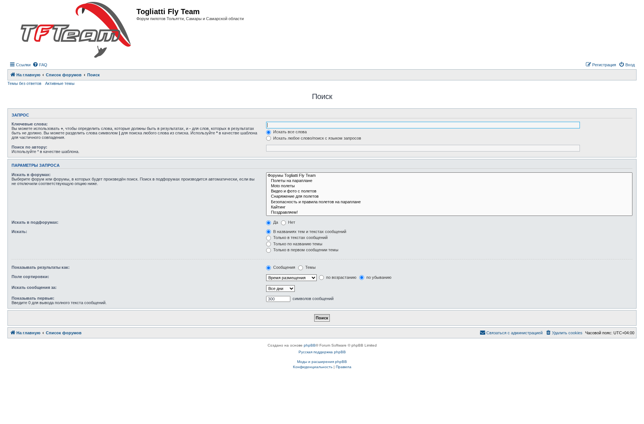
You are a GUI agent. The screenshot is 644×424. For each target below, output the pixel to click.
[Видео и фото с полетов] (449, 191)
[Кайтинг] (449, 207)
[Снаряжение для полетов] (449, 196)
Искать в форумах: (31, 174)
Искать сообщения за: (34, 287)
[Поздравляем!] (449, 212)
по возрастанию (340, 277)
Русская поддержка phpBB (322, 352)
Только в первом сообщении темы (305, 250)
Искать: (19, 231)
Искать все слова (289, 132)
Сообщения (283, 267)
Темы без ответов (24, 83)
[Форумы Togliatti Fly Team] (449, 175)
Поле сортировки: (30, 276)
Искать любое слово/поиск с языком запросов (316, 138)
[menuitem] (39, 64)
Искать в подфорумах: (35, 222)
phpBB (310, 345)
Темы (310, 267)
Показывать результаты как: (41, 267)
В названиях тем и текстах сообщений (309, 231)
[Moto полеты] (449, 186)
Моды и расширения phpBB (322, 362)
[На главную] (75, 30)
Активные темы (60, 83)
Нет (291, 222)
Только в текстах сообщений (300, 237)
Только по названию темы (297, 244)
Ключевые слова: (30, 124)
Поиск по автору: (29, 147)
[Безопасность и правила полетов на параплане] (449, 202)
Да (275, 222)
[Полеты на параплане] (449, 181)
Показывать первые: (33, 298)
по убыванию (378, 277)
